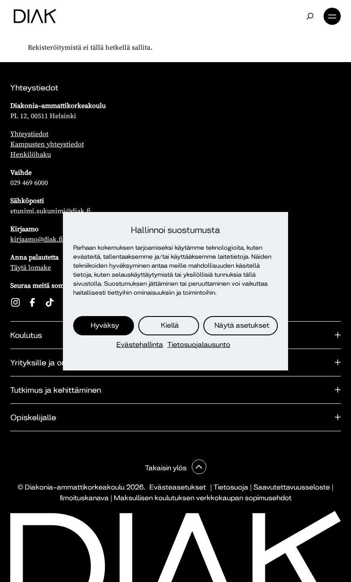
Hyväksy (105, 325)
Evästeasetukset (177, 487)
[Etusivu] (34, 16)
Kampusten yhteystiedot (47, 144)
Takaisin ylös (166, 468)
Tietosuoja (231, 487)
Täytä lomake (30, 267)
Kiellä (170, 325)
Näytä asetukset (241, 325)
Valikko (332, 16)
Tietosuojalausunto (198, 344)
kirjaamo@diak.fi (36, 239)
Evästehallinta (139, 344)
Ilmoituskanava (84, 498)
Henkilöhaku (30, 154)
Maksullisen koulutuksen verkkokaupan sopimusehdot (203, 498)
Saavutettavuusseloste (291, 487)
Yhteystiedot (29, 133)
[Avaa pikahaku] (309, 16)
